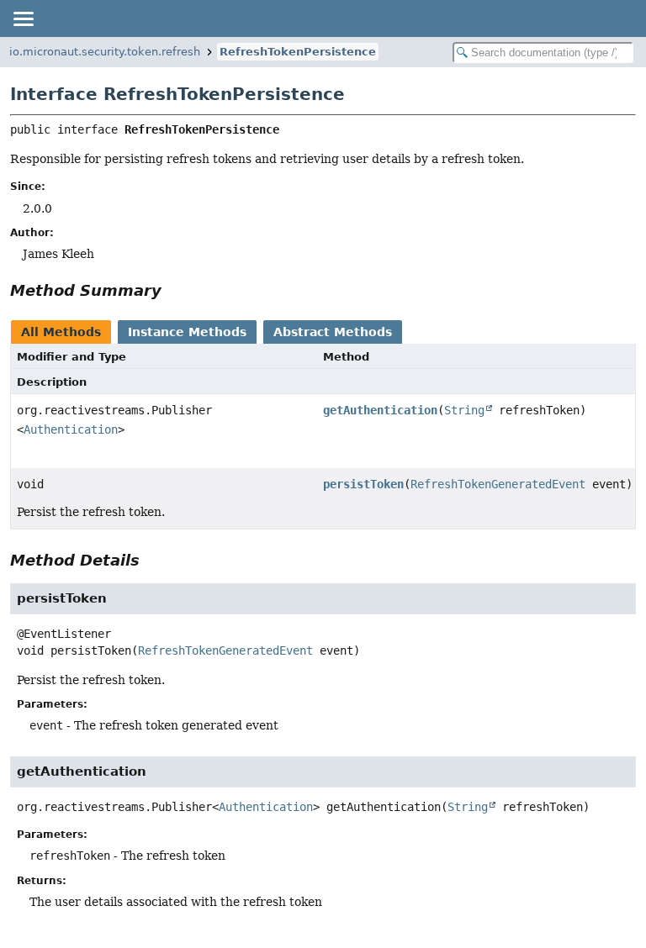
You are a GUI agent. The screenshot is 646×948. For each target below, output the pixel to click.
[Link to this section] (173, 290)
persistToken (363, 484)
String (464, 410)
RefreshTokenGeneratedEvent (497, 484)
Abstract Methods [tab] (332, 332)
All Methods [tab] (61, 332)
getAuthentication (380, 410)
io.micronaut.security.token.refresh (104, 51)
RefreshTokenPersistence (298, 51)
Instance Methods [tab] (187, 332)
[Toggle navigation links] (22, 18)
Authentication (71, 429)
